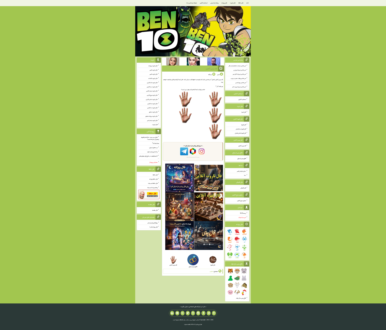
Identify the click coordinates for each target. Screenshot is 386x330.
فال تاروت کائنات (153, 78)
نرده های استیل (153, 147)
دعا (245, 175)
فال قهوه (243, 124)
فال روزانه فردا (153, 226)
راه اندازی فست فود (152, 151)
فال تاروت (232, 2)
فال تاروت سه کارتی (152, 86)
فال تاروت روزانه (153, 65)
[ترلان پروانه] (193, 61)
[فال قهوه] (208, 207)
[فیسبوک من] (203, 313)
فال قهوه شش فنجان (240, 133)
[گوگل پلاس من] (183, 313)
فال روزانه (224, 2)
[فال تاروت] (208, 178)
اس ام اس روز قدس (240, 82)
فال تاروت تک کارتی (152, 82)
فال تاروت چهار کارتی (152, 90)
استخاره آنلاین (203, 2)
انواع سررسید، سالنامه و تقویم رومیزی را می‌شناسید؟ (150, 138)
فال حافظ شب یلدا (153, 183)
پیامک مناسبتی (214, 2)
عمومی (211, 271)
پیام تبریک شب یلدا (152, 187)
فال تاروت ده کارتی (152, 107)
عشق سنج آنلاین (241, 200)
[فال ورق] (179, 236)
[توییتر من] (188, 313)
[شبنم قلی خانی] (172, 61)
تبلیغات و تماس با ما (191, 2)
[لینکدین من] (172, 313)
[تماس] (193, 313)
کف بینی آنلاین (193, 39)
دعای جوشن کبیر (241, 171)
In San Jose (156, 143)
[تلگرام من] (209, 313)
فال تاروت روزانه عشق (151, 116)
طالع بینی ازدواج (241, 158)
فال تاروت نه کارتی (152, 103)
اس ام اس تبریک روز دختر (239, 86)
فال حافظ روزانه (153, 179)
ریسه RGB (243, 213)
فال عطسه (155, 210)
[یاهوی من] (214, 313)
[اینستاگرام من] (198, 313)
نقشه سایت (187, 324)
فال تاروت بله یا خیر (152, 120)
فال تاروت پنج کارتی (152, 95)
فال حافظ (240, 2)
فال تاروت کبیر (153, 69)
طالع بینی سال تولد (241, 298)
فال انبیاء (243, 112)
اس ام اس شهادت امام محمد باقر (237, 65)
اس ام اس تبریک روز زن (239, 69)
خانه (247, 2)
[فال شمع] (179, 207)
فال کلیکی (243, 187)
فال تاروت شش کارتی (152, 99)
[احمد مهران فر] (213, 61)
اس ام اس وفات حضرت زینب (238, 78)
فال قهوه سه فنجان (241, 128)
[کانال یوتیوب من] (177, 313)
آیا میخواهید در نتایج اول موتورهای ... (149, 157)
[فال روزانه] (179, 178)
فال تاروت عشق (153, 111)
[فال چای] (208, 236)
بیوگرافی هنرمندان (152, 222)
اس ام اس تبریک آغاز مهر (239, 74)
